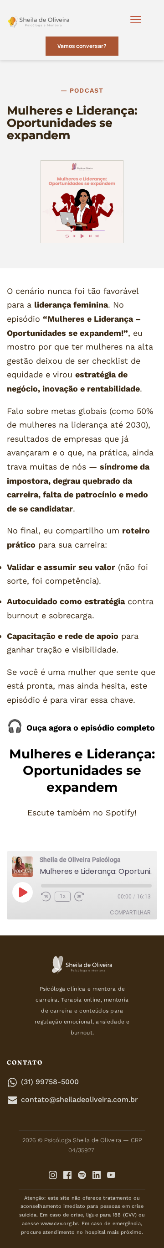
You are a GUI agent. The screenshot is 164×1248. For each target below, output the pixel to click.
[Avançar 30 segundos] (81, 897)
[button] (135, 19)
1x (63, 896)
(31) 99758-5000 (50, 1081)
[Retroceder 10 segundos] (46, 897)
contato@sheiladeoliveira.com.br (79, 1099)
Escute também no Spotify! (82, 812)
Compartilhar (130, 912)
